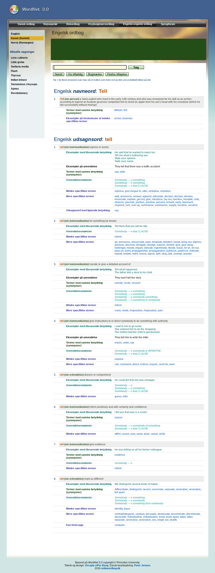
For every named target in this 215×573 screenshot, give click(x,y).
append (147, 196)
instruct (144, 364)
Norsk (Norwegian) (22, 42)
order (126, 342)
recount (136, 282)
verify (162, 433)
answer (137, 196)
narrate (119, 282)
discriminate (178, 513)
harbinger (120, 247)
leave (180, 247)
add (117, 196)
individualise (134, 516)
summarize (161, 205)
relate (125, 310)
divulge (151, 244)
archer (117, 118)
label (183, 516)
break (177, 241)
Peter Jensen (142, 565)
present (160, 202)
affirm (118, 433)
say (116, 171)
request (119, 359)
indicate (148, 247)
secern (147, 489)
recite (127, 282)
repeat (118, 253)
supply (172, 205)
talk (170, 253)
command (125, 364)
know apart (172, 516)
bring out (186, 241)
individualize (150, 516)
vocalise (182, 205)
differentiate (121, 489)
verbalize (165, 191)
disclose (119, 244)
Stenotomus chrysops (24, 84)
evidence (120, 454)
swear (154, 433)
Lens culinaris (19, 57)
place (127, 508)
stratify (173, 519)
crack (118, 310)
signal (151, 253)
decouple (151, 513)
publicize (183, 250)
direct (135, 364)
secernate (157, 489)
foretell (170, 244)
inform (118, 236)
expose (161, 244)
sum (127, 205)
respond (119, 205)
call (117, 364)
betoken (167, 241)
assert (125, 433)
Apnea (15, 88)
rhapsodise (136, 310)
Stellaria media (20, 66)
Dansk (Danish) (20, 38)
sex (154, 519)
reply (178, 202)
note (196, 199)
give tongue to (133, 191)
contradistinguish (124, 513)
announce (126, 196)
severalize (195, 489)
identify (119, 508)
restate (127, 253)
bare (148, 241)
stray (164, 253)
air (116, 241)
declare (168, 196)
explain (131, 199)
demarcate (164, 513)
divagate (141, 244)
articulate (158, 196)
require (153, 364)
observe (119, 202)
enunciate (120, 199)
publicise (171, 250)
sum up (135, 205)
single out (162, 519)
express (119, 191)
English (15, 33)
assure (118, 417)
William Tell (120, 110)
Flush (14, 71)
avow (139, 433)
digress (197, 241)
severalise (182, 489)
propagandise (140, 250)
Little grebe (17, 62)
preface (140, 202)
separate (170, 489)
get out (141, 199)
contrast (139, 513)
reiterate (194, 250)
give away (187, 244)
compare (120, 525)
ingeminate (160, 247)
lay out (168, 199)
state (122, 171)
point (128, 250)
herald (130, 247)
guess (118, 396)
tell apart (120, 492)
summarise (147, 205)
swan (147, 433)
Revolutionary (19, 93)
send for (163, 364)
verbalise (153, 191)
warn (172, 364)
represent (187, 202)
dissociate (120, 516)
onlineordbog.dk (110, 568)
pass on (119, 250)
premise (150, 202)
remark (170, 202)
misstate (188, 199)
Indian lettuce (19, 79)
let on (187, 247)
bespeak (157, 241)
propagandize (157, 250)
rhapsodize (150, 310)
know (162, 516)
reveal (142, 253)
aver (132, 433)
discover (130, 244)
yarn (160, 310)
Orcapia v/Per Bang (96, 565)
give (148, 199)
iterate (171, 247)
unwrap (177, 253)
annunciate (137, 241)
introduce (157, 199)
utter (144, 191)
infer (125, 396)
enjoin (118, 342)
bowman (127, 118)
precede (130, 202)
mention (177, 199)
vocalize (193, 205)
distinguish (135, 489)
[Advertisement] (127, 49)
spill (158, 253)
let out (195, 247)
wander (187, 253)
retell (135, 253)
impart (139, 247)
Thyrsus (16, 75)
